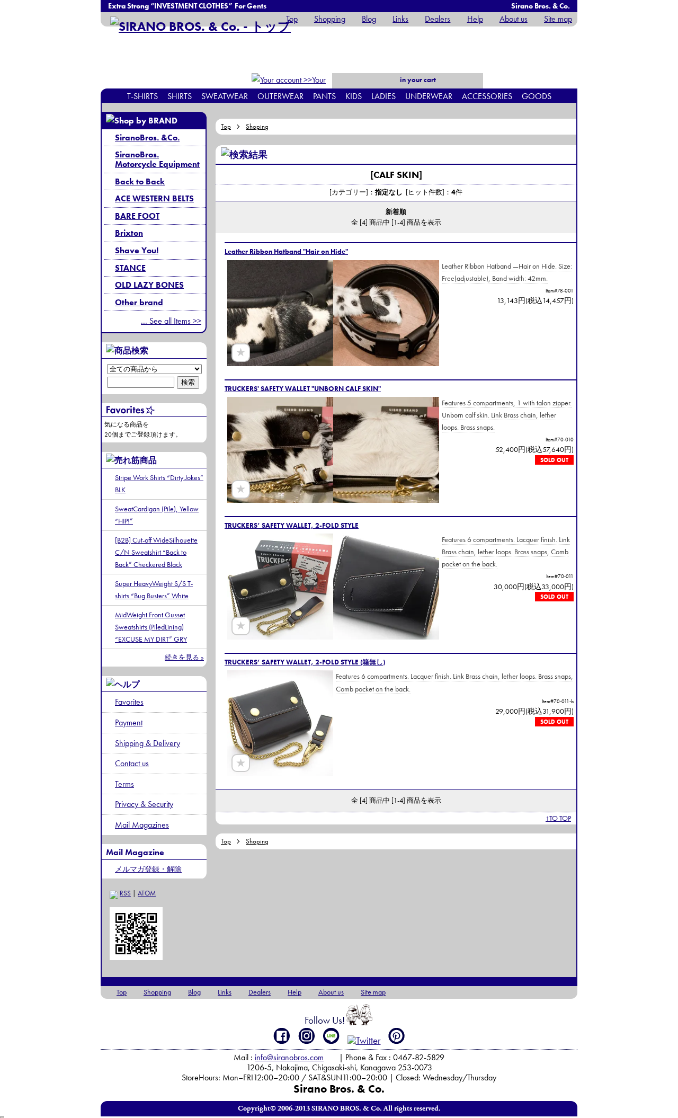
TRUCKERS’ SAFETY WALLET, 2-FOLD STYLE (292, 525)
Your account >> (308, 86)
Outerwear (280, 96)
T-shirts (142, 96)
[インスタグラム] (307, 1035)
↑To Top (558, 818)
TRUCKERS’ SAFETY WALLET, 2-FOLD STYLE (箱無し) (305, 662)
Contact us (132, 763)
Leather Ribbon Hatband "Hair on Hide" (286, 251)
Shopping (329, 18)
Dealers (437, 18)
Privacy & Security (144, 804)
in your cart (417, 79)
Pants (324, 96)
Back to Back (140, 181)
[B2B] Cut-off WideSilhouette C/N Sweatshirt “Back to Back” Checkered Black (156, 552)
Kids (353, 96)
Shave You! (136, 250)
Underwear (428, 96)
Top (292, 18)
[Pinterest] (397, 1035)
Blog (369, 18)
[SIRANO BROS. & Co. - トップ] (200, 26)
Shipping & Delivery (147, 743)
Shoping (257, 126)
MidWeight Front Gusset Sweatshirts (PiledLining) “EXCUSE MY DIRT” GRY (151, 627)
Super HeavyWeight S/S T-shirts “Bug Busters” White (154, 589)
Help (475, 18)
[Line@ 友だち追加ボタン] (331, 1035)
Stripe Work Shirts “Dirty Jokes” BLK (159, 483)
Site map (558, 18)
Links (400, 18)
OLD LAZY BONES (149, 284)
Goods (536, 96)
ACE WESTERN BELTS (154, 198)
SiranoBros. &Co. (147, 137)
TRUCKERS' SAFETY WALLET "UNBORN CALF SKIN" (303, 388)
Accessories (487, 96)
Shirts (179, 96)
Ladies (383, 96)
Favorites (129, 701)
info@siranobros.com (289, 1057)
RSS (125, 893)
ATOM (147, 893)
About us (513, 18)
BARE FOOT (137, 215)
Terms (124, 783)
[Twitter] (364, 1040)
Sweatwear (224, 96)
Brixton (129, 232)
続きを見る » (184, 657)
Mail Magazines (142, 824)
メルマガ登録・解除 (148, 869)
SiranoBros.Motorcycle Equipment (157, 159)
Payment (128, 722)
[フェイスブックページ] (282, 1035)
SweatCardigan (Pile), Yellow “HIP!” (157, 515)
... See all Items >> (171, 320)
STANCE (130, 267)
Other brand (139, 302)
